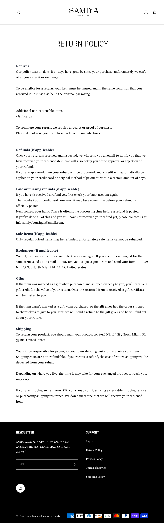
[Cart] (154, 12)
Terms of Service (96, 468)
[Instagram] (20, 488)
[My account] (146, 12)
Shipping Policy (95, 477)
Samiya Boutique (33, 516)
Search (90, 441)
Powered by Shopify (50, 516)
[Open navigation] (9, 12)
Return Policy (94, 450)
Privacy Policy (94, 459)
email (22, 463)
